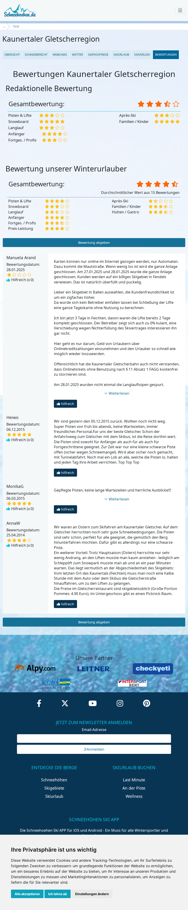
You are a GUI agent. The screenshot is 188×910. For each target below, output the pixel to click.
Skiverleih (142, 54)
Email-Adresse (94, 729)
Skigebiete (54, 788)
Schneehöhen (54, 779)
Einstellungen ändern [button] (92, 894)
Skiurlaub (121, 54)
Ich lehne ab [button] (57, 894)
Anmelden (95, 749)
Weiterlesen (119, 393)
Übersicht (12, 54)
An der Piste (133, 788)
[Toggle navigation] (180, 10)
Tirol (16, 26)
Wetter (77, 54)
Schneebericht (36, 54)
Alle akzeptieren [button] (27, 894)
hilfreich (67, 404)
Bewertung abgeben (94, 242)
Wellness (134, 796)
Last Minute (134, 779)
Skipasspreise (98, 54)
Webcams (60, 54)
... (4, 26)
